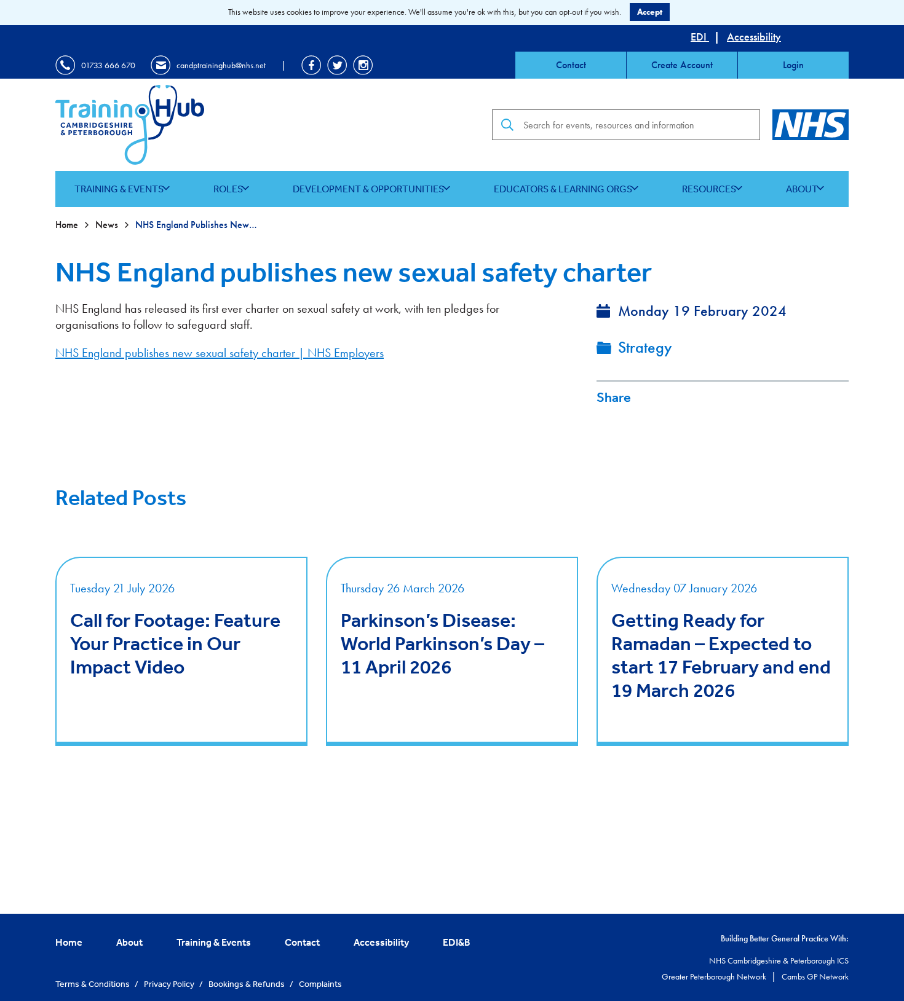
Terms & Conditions (93, 983)
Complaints (320, 983)
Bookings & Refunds (247, 983)
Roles (228, 189)
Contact (571, 64)
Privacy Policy (170, 983)
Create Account (682, 64)
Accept (649, 11)
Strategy (645, 347)
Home (68, 224)
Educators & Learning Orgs (563, 189)
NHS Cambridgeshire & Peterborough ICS (779, 960)
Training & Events (119, 189)
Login (793, 64)
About (802, 189)
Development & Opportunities (368, 189)
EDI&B (456, 942)
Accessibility (754, 36)
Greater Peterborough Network (715, 976)
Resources (709, 189)
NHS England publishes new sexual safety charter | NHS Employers (219, 353)
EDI (700, 36)
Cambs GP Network (815, 976)
